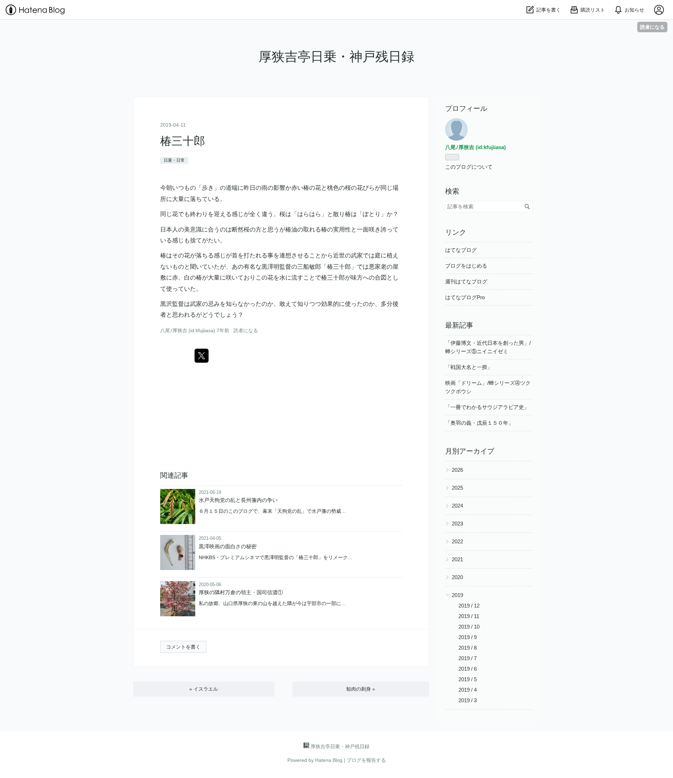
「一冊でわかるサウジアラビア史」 (487, 407)
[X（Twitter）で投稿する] (202, 356)
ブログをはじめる (466, 266)
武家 (357, 255)
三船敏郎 (309, 266)
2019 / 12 (469, 606)
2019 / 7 (467, 658)
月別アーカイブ (469, 451)
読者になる (652, 27)
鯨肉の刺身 (360, 689)
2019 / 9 (467, 637)
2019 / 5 (467, 679)
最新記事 (459, 325)
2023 (457, 524)
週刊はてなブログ (466, 281)
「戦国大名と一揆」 (468, 367)
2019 (457, 595)
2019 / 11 (468, 616)
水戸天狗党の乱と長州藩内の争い (238, 500)
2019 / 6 (467, 669)
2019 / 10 (469, 627)
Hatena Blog (328, 760)
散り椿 (342, 214)
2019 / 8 (467, 648)
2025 (457, 488)
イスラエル (203, 689)
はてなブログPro (465, 297)
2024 (457, 506)
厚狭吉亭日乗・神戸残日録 (336, 56)
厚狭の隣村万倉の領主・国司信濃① (241, 592)
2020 (457, 577)
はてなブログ (461, 250)
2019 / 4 (467, 690)
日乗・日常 (174, 160)
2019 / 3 (467, 700)
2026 (457, 470)
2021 (457, 559)
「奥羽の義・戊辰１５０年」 (479, 423)
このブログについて (468, 167)
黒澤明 (270, 266)
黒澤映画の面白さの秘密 (228, 546)
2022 (457, 541)
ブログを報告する (366, 760)
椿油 (291, 229)
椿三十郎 (182, 141)
